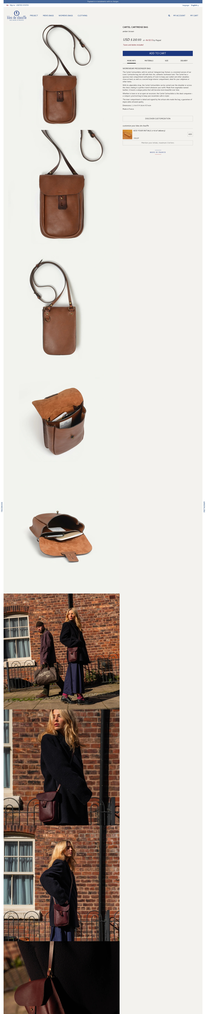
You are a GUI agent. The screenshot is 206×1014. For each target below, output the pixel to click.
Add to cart (157, 54)
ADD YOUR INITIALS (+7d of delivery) (149, 130)
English (194, 5)
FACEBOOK (2, 507)
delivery (184, 61)
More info (131, 61)
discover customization (157, 118)
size (166, 61)
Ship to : (19, 5)
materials (149, 61)
